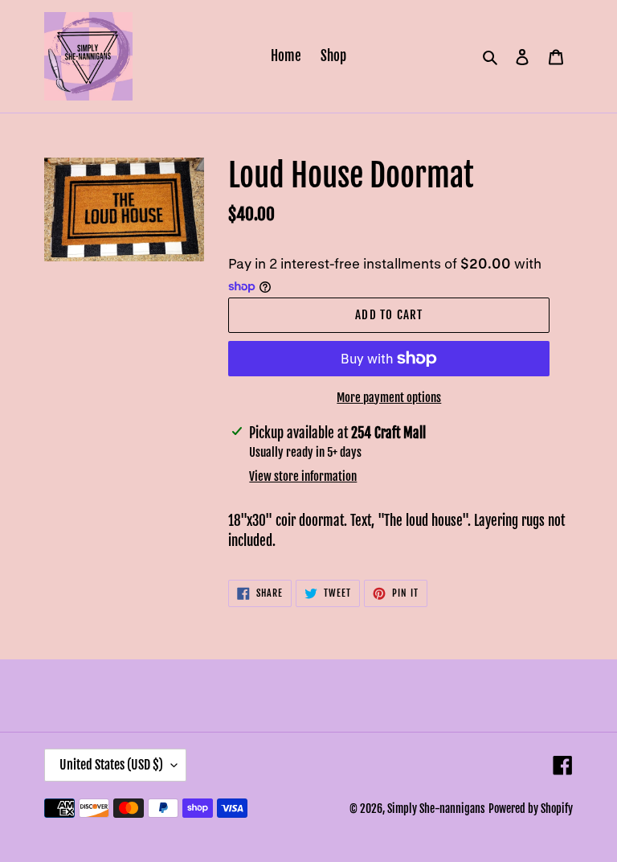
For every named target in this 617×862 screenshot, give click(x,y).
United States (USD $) (111, 765)
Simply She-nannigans (436, 808)
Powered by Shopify (530, 808)
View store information (303, 476)
